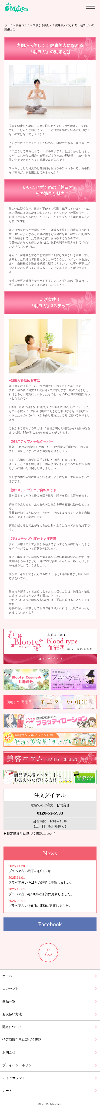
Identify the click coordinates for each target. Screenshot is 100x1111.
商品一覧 (8, 1001)
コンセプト (10, 988)
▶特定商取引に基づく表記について (29, 833)
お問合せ (8, 1052)
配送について (12, 1027)
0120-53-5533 (50, 813)
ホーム (8, 25)
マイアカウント (13, 1078)
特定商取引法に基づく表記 (21, 1039)
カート (7, 1090)
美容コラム (23, 25)
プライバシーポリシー (18, 1065)
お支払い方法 (12, 1014)
